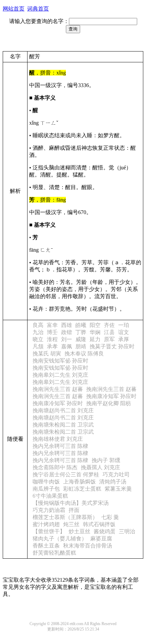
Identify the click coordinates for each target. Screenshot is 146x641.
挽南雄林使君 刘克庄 (58, 439)
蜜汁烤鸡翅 (46, 524)
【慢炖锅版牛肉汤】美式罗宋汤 (71, 503)
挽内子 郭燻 (106, 460)
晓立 (38, 339)
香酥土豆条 (46, 546)
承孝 (52, 346)
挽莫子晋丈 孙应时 (112, 346)
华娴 (95, 332)
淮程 (52, 339)
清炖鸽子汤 (112, 481)
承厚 (123, 339)
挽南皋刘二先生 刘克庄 (60, 375)
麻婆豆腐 (101, 538)
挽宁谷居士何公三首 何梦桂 (66, 474)
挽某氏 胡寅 (47, 353)
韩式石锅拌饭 (99, 524)
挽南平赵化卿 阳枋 (108, 403)
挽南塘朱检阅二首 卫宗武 (63, 425)
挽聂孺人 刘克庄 (100, 467)
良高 (38, 325)
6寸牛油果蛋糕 (50, 496)
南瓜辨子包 (46, 489)
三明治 (127, 531)
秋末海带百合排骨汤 (87, 546)
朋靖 (80, 346)
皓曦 (80, 325)
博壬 (52, 332)
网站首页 (13, 9)
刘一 (66, 339)
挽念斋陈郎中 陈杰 (55, 467)
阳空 (95, 325)
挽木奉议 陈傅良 (84, 353)
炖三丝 (71, 524)
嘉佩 (66, 346)
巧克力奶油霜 (49, 510)
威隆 (80, 339)
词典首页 (38, 9)
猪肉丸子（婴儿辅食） (60, 538)
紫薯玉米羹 (118, 489)
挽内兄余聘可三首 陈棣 (60, 446)
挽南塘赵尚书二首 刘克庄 (63, 410)
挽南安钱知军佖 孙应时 (60, 361)
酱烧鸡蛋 (104, 531)
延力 (95, 339)
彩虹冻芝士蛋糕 (82, 489)
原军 (109, 339)
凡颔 (38, 346)
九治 (38, 332)
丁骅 (80, 332)
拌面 (74, 510)
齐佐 (109, 325)
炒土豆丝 (79, 531)
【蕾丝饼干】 (49, 531)
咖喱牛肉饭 (46, 481)
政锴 (66, 332)
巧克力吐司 (116, 474)
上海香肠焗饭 (79, 481)
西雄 (66, 325)
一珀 (123, 325)
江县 (109, 332)
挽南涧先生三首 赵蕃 (58, 389)
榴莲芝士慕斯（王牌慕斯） (65, 517)
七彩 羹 (110, 517)
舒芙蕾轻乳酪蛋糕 (54, 553)
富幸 (52, 325)
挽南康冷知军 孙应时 (111, 396)
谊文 (123, 332)
